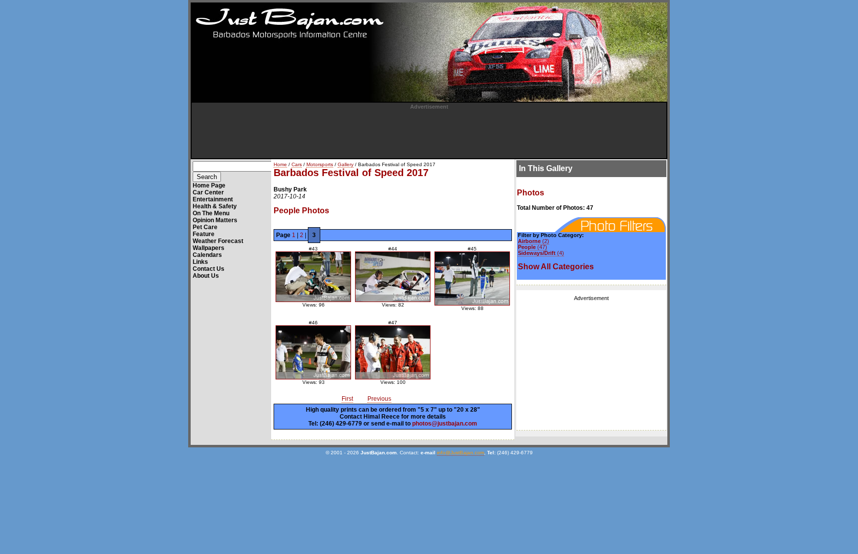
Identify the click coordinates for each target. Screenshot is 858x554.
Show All (556, 266)
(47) (532, 247)
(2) (533, 241)
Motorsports (319, 164)
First (347, 398)
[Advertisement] (429, 132)
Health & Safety (215, 206)
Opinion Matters (215, 220)
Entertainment (213, 199)
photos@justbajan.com (444, 423)
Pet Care (205, 227)
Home (280, 164)
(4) (541, 253)
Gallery (346, 164)
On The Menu (211, 213)
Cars (296, 164)
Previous (379, 398)
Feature (203, 234)
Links (200, 261)
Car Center (208, 192)
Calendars (207, 254)
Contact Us (208, 268)
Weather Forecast (218, 241)
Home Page (209, 185)
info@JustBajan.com (460, 452)
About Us (206, 275)
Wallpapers (208, 248)
